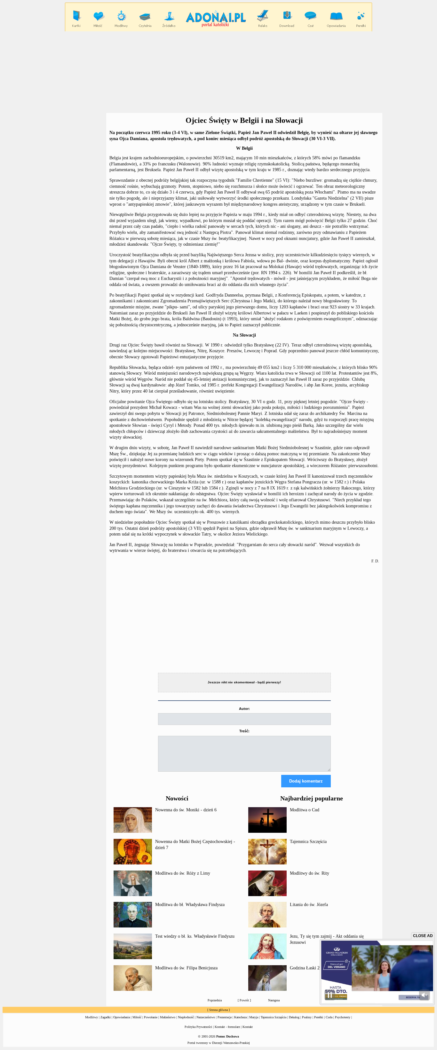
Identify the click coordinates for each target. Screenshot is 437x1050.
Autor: (244, 709)
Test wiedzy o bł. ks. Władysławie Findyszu (194, 936)
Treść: (244, 731)
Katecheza (240, 1017)
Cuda (329, 1017)
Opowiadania (121, 1017)
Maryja (253, 1017)
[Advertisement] (218, 72)
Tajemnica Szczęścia (308, 841)
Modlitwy (91, 1017)
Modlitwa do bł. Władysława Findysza (190, 904)
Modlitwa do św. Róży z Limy (182, 873)
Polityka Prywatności (198, 1027)
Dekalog (294, 1017)
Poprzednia (215, 1000)
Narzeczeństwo (205, 1017)
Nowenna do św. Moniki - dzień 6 (186, 809)
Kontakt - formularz (227, 1027)
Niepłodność (186, 1017)
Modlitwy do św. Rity (309, 873)
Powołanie (150, 1017)
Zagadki (105, 1017)
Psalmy (307, 1017)
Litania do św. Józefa (309, 904)
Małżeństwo (167, 1017)
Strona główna (218, 1010)
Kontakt (247, 1027)
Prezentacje (225, 1017)
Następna (274, 1000)
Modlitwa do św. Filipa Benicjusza (186, 968)
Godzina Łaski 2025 (308, 968)
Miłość (136, 1017)
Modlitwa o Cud (304, 809)
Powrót (244, 1000)
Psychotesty (342, 1017)
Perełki (318, 1017)
